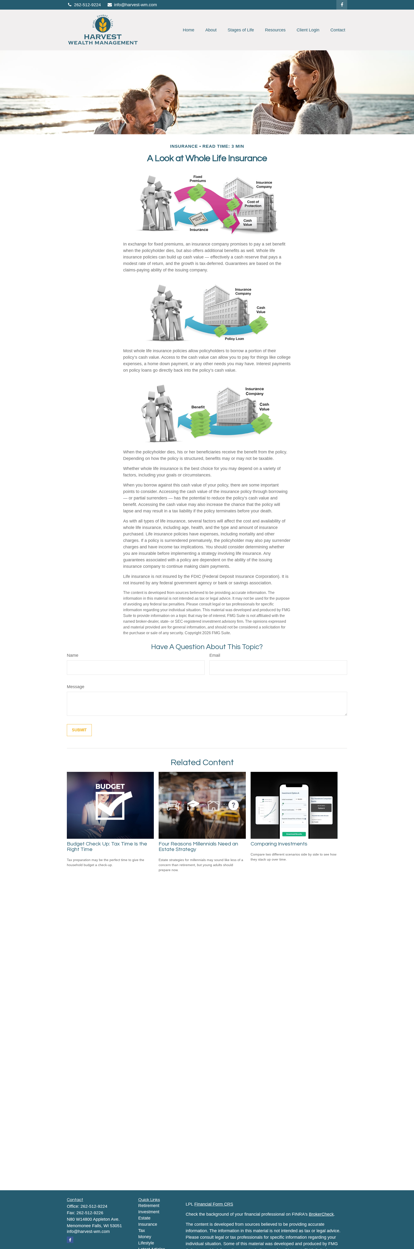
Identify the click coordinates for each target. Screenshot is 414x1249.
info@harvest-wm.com (135, 4)
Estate (144, 1218)
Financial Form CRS (213, 1204)
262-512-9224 (87, 4)
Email (214, 655)
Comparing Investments (279, 844)
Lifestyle (146, 1243)
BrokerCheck (321, 1214)
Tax (141, 1230)
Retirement (148, 1205)
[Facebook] (341, 5)
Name (72, 655)
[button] (188, 30)
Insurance (147, 1224)
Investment (148, 1211)
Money (144, 1236)
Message (75, 686)
